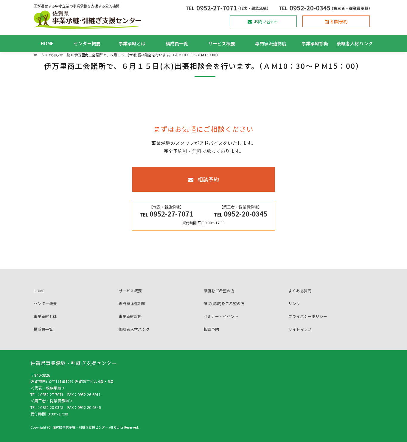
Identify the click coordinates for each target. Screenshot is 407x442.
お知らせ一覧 (59, 54)
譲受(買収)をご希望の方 (224, 303)
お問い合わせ (266, 21)
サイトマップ (300, 329)
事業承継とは (132, 43)
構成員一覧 (177, 43)
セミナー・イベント (221, 316)
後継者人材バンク (355, 43)
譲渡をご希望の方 (219, 290)
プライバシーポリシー (307, 316)
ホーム (39, 54)
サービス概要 (221, 43)
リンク (294, 303)
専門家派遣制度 (270, 43)
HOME (47, 43)
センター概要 (87, 43)
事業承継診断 (315, 43)
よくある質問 (300, 290)
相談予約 (339, 21)
